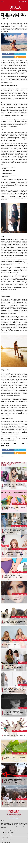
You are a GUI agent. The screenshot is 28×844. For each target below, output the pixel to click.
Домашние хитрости (8, 839)
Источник (2, 456)
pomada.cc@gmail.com (14, 818)
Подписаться (22, 1)
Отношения (5, 837)
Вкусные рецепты (7, 834)
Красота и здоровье (7, 832)
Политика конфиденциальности (10, 830)
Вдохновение (6, 842)
